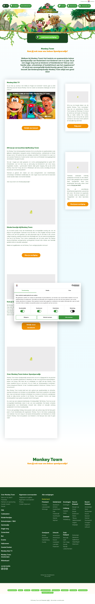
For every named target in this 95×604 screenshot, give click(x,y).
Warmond (75, 544)
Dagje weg (5, 529)
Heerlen (65, 511)
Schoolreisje (73, 590)
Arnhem (55, 507)
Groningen (66, 505)
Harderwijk (56, 513)
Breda (74, 511)
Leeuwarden (46, 507)
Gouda (65, 544)
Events (3, 540)
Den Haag (66, 542)
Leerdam (55, 544)
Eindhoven (75, 513)
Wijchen (55, 520)
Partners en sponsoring (8, 502)
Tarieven (63, 5)
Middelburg (66, 519)
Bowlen (20, 590)
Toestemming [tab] (25, 290)
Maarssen (56, 546)
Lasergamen (65, 590)
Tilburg (74, 518)
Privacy (21, 502)
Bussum (87, 516)
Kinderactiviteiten (45, 590)
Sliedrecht (75, 537)
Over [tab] (70, 290)
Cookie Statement (24, 504)
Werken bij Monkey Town (26, 5)
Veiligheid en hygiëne (25, 497)
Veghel (74, 522)
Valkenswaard (76, 520)
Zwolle (44, 542)
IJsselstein (56, 542)
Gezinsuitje (5, 525)
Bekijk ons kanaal (31, 128)
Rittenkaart (5, 560)
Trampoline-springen (47, 592)
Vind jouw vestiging (77, 204)
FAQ (2, 510)
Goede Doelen (5, 504)
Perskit (3, 506)
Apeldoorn (56, 505)
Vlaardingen (76, 542)
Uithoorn (87, 527)
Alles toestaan (69, 317)
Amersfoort (56, 535)
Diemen (87, 518)
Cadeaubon (5, 514)
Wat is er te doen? (6, 497)
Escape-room (35, 590)
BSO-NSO (27, 590)
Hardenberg (45, 540)
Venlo (65, 513)
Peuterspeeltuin (83, 590)
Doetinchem (56, 509)
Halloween (5, 543)
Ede (54, 511)
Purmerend (88, 520)
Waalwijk (75, 525)
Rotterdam (75, 535)
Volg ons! (77, 126)
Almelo (44, 535)
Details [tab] (47, 290)
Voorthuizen (56, 516)
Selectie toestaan (47, 317)
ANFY (48, 600)
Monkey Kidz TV (6, 551)
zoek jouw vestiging (48, 37)
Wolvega (45, 509)
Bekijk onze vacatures (31, 326)
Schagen (87, 522)
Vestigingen (15, 5)
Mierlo (74, 516)
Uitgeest (87, 525)
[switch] (39, 311)
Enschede (45, 537)
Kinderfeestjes (73, 5)
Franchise (4, 499)
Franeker (44, 505)
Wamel (55, 518)
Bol (2, 536)
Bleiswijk (65, 537)
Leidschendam (67, 549)
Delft (64, 540)
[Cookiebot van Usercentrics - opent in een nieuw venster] (72, 285)
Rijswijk (65, 546)
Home (6, 5)
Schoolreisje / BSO (86, 5)
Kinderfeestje (55, 590)
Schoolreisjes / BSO (8, 521)
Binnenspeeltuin (12, 590)
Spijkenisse (75, 539)
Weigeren (26, 317)
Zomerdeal (5, 532)
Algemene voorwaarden (26, 499)
